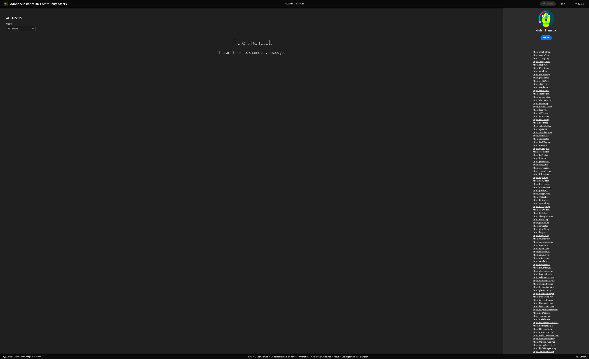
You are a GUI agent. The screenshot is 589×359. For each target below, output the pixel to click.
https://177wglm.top (541, 61)
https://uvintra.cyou (541, 258)
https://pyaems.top (541, 77)
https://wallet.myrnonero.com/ (546, 335)
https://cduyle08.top (541, 87)
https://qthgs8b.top (541, 229)
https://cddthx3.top (541, 55)
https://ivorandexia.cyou (543, 296)
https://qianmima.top (542, 100)
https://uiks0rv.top (540, 219)
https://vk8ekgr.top (541, 84)
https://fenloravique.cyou (543, 287)
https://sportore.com (542, 316)
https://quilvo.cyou (541, 248)
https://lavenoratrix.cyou (543, 306)
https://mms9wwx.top (542, 187)
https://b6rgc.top (540, 232)
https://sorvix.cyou (541, 254)
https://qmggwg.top (541, 193)
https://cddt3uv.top (541, 90)
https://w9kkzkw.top (542, 126)
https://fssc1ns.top (540, 155)
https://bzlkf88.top (541, 174)
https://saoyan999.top (542, 171)
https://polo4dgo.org (541, 312)
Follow (546, 37)
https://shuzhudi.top (541, 51)
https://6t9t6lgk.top (541, 196)
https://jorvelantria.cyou (543, 300)
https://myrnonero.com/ (543, 332)
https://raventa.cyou (541, 251)
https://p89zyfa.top (541, 222)
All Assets (289, 3)
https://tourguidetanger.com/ (545, 309)
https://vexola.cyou (541, 261)
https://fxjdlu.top (540, 213)
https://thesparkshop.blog (544, 338)
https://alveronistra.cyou (543, 271)
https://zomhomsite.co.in (543, 351)
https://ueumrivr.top (541, 97)
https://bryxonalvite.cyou (543, 274)
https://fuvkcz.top (540, 158)
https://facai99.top (541, 109)
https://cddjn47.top (541, 209)
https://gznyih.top (540, 190)
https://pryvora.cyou (541, 245)
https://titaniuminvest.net (544, 341)
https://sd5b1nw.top (541, 64)
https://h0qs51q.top (541, 235)
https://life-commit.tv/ (542, 329)
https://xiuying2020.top (543, 216)
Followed (300, 3)
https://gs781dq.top (541, 148)
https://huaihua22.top (542, 106)
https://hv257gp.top (541, 206)
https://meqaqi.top (541, 145)
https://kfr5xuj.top (540, 200)
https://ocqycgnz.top (542, 167)
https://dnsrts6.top (541, 135)
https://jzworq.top (540, 225)
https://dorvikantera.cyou (543, 280)
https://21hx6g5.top (541, 58)
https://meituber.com (542, 319)
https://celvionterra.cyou (543, 277)
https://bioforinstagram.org (544, 348)
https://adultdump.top (542, 132)
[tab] (289, 3)
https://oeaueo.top (541, 151)
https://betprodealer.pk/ (543, 325)
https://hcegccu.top (541, 184)
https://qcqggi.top (540, 164)
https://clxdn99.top (541, 93)
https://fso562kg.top (541, 142)
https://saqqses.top (541, 138)
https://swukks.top (541, 116)
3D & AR (581, 3)
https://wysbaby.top (541, 74)
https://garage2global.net (544, 345)
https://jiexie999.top (541, 161)
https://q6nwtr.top (540, 103)
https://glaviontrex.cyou (543, 290)
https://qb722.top (540, 113)
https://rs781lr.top (540, 71)
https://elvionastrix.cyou (543, 283)
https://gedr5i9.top (541, 80)
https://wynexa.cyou (541, 264)
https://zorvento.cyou (542, 267)
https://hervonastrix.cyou (543, 293)
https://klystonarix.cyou (543, 303)
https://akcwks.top (541, 180)
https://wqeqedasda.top (543, 242)
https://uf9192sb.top (541, 238)
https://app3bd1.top (541, 203)
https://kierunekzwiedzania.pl (545, 322)
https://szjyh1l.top (540, 177)
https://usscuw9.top (541, 119)
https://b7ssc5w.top (541, 68)
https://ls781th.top (540, 122)
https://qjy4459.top (541, 129)
